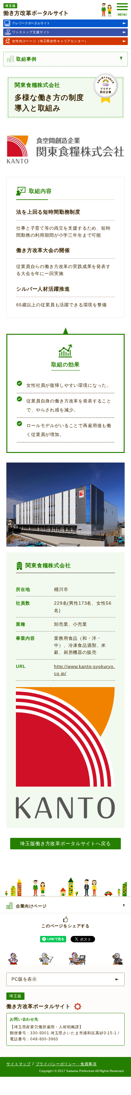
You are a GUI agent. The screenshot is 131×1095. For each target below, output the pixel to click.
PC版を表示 (24, 979)
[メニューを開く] (123, 58)
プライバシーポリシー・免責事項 (66, 1064)
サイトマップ (18, 1064)
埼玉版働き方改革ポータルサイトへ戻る (65, 843)
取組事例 (26, 59)
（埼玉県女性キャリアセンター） (50, 41)
